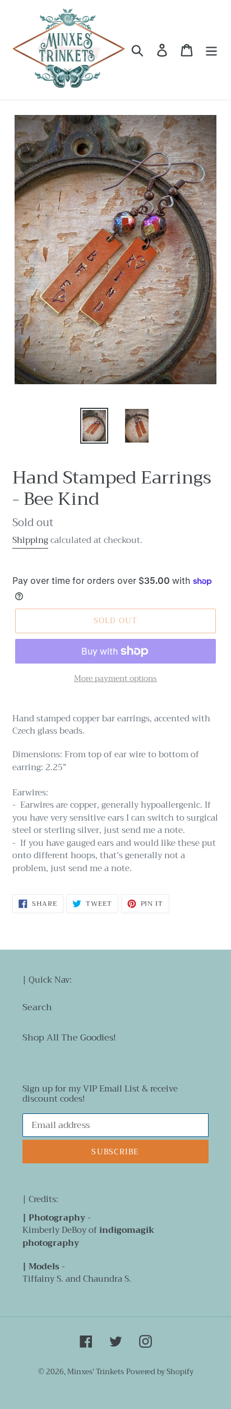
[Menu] (211, 50)
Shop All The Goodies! (69, 1038)
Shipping (30, 540)
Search (37, 1007)
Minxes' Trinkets (95, 1371)
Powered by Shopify (159, 1371)
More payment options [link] (115, 678)
